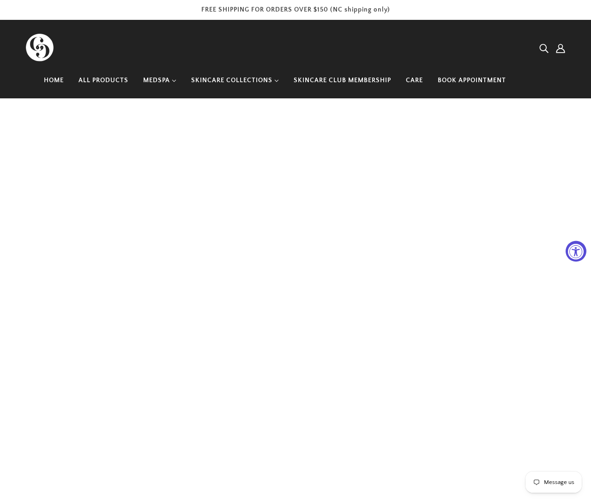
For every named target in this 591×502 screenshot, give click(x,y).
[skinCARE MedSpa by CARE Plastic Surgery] (40, 59)
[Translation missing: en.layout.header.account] (560, 49)
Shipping (397, 422)
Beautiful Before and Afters (428, 360)
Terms (392, 410)
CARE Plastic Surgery (419, 335)
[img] (544, 49)
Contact (396, 435)
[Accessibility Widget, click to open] (576, 251)
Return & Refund (411, 397)
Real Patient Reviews (419, 372)
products (379, 221)
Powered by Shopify (65, 468)
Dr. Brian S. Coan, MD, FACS (431, 347)
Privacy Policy (406, 385)
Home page (268, 221)
